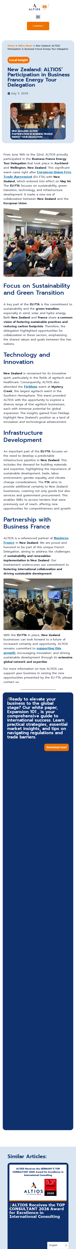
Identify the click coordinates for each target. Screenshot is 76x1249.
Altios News (25, 45)
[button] (38, 17)
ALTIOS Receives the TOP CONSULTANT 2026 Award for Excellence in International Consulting (37, 1210)
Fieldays (30, 386)
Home (11, 45)
